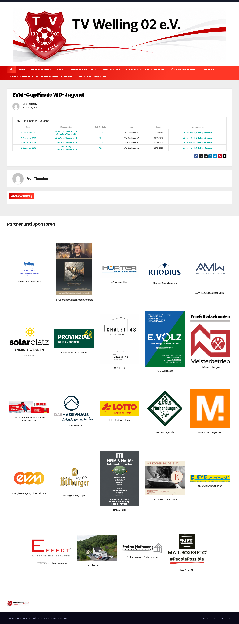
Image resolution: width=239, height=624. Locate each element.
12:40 (101, 148)
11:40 (101, 142)
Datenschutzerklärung (222, 618)
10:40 (101, 138)
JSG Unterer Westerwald (66, 134)
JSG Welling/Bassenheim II (66, 131)
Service (208, 69)
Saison (158, 127)
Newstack (48, 618)
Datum (28, 127)
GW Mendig (66, 147)
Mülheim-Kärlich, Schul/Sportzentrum (197, 133)
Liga (131, 127)
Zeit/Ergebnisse (101, 127)
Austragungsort (197, 127)
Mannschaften (40, 69)
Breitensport (110, 69)
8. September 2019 (28, 133)
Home (22, 69)
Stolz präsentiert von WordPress (21, 618)
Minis (60, 69)
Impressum (205, 618)
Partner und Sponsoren (92, 76)
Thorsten (32, 104)
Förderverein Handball (184, 69)
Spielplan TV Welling (83, 69)
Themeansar (61, 618)
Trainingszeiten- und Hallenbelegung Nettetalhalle (41, 76)
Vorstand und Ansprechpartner (145, 69)
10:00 (101, 133)
